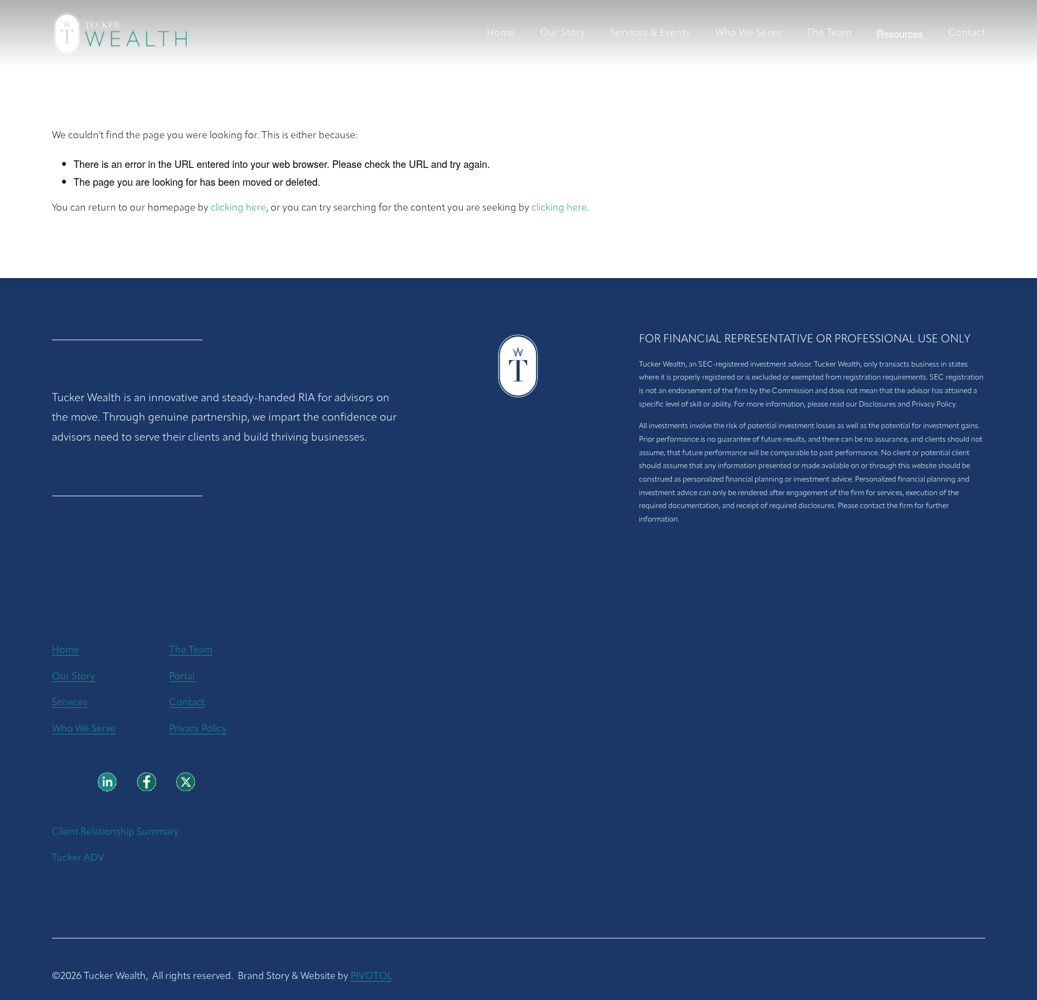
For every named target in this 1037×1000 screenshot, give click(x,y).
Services (69, 703)
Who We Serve (748, 33)
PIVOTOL (371, 976)
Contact (966, 33)
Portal (183, 677)
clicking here (238, 208)
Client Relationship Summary (115, 832)
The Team (829, 33)
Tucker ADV (78, 858)
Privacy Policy (198, 729)
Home (501, 33)
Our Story (562, 33)
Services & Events (650, 33)
